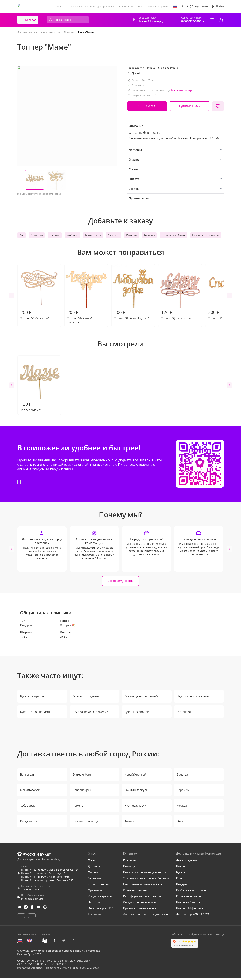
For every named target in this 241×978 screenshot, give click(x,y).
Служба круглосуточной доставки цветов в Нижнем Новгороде (60, 950)
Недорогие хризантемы (193, 696)
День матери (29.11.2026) (193, 914)
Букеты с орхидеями (86, 696)
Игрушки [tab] (131, 235)
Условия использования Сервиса (146, 878)
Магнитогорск (30, 790)
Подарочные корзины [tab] (205, 235)
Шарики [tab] (55, 235)
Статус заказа (200, 6)
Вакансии (94, 914)
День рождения (187, 860)
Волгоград (27, 774)
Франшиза (95, 890)
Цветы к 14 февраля (189, 908)
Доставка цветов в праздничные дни (145, 916)
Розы (179, 878)
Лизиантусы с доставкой (141, 696)
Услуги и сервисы (100, 896)
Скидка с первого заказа (140, 902)
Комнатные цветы (188, 896)
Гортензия (184, 712)
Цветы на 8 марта (188, 902)
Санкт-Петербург (135, 790)
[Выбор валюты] (182, 6)
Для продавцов (105, 6)
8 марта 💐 (67, 625)
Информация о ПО (100, 908)
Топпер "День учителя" (176, 314)
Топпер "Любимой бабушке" (79, 316)
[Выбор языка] (175, 6)
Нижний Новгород (85, 821)
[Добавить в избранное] (218, 106)
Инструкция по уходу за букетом (145, 884)
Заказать (150, 106)
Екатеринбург (81, 774)
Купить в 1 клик (189, 106)
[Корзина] (221, 19)
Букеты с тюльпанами (35, 712)
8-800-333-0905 (30, 889)
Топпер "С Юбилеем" (34, 314)
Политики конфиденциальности (145, 872)
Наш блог (94, 902)
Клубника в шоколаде (191, 890)
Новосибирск (81, 790)
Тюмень (77, 806)
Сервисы (163, 6)
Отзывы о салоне (135, 890)
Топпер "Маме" (30, 406)
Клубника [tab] (72, 235)
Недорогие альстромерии (90, 712)
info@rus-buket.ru (32, 898)
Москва (182, 806)
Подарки (182, 884)
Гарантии (90, 6)
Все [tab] (21, 235)
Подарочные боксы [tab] (173, 235)
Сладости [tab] (113, 235)
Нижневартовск (135, 806)
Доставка (69, 6)
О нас (59, 6)
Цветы (180, 866)
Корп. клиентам (124, 6)
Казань (129, 821)
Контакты (140, 6)
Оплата (79, 6)
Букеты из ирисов (32, 696)
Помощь (152, 6)
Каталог (30, 20)
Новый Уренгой (135, 774)
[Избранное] (212, 19)
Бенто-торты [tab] (93, 235)
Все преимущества (120, 581)
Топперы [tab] (149, 235)
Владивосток (29, 821)
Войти (220, 6)
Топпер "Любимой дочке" (131, 314)
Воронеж (183, 790)
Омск (180, 821)
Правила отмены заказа (139, 908)
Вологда (182, 774)
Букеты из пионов (136, 712)
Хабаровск (27, 806)
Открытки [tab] (37, 235)
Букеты (181, 872)
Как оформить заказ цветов (142, 896)
